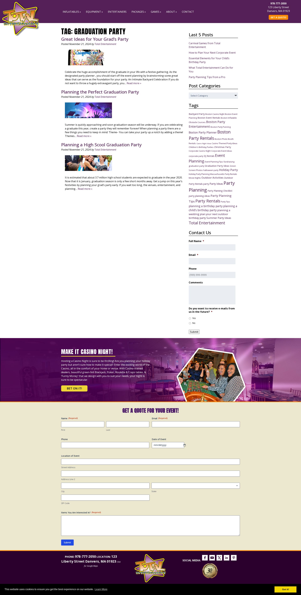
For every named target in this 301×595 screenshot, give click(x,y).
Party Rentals (207, 201)
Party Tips (225, 201)
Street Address (68, 467)
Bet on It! (74, 388)
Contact (188, 11)
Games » (156, 11)
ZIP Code (65, 503)
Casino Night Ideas (203, 143)
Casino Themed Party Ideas (224, 143)
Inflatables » (72, 11)
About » (171, 11)
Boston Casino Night (214, 114)
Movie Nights (195, 177)
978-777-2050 (278, 3)
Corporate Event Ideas (221, 150)
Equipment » (94, 11)
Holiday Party (228, 170)
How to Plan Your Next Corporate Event (212, 52)
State (153, 491)
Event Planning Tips (214, 161)
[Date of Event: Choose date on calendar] (186, 445)
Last (108, 429)
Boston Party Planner (203, 132)
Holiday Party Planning (199, 174)
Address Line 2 (68, 479)
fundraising (229, 161)
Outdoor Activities (212, 177)
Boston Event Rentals (209, 117)
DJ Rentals (209, 155)
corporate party (196, 156)
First (63, 429)
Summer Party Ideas (218, 218)
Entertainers (117, 11)
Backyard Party (197, 113)
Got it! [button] (285, 589)
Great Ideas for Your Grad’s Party (95, 39)
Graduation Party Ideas (217, 165)
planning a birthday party (206, 206)
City (63, 491)
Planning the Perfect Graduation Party (100, 92)
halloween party (210, 170)
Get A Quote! (278, 17)
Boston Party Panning (221, 126)
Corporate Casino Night (200, 150)
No (193, 322)
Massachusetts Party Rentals (223, 174)
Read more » (134, 83)
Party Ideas (216, 183)
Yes (194, 318)
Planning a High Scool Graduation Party (101, 145)
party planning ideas (199, 195)
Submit (194, 332)
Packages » (139, 11)
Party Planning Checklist (220, 190)
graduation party (196, 165)
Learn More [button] (101, 589)
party (206, 183)
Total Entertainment (105, 44)
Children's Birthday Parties (201, 147)
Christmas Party (222, 147)
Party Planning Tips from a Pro (207, 77)
